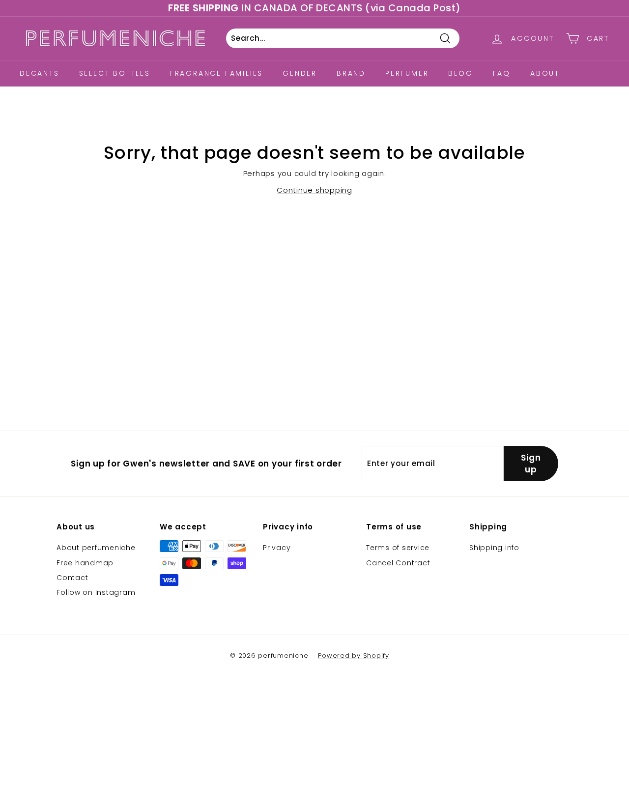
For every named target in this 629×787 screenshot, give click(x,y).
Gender (300, 73)
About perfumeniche (96, 548)
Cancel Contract (398, 563)
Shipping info (494, 548)
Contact (72, 578)
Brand (351, 73)
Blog (460, 73)
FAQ (502, 73)
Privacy (276, 548)
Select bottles (114, 73)
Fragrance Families (216, 73)
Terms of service (397, 548)
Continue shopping (314, 190)
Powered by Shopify (353, 655)
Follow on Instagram (96, 592)
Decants (39, 73)
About (545, 73)
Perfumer (407, 73)
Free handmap (85, 563)
